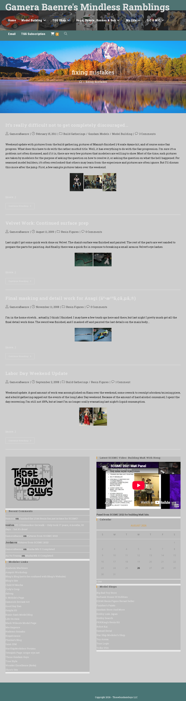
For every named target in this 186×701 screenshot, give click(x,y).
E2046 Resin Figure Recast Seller (115, 601)
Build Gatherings (74, 134)
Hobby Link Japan (107, 614)
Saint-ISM (11, 644)
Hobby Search (104, 618)
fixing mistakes (96, 81)
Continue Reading (22, 206)
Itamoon (10, 518)
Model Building (122, 134)
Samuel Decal (104, 630)
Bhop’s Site (11, 580)
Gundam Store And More (110, 609)
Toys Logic (102, 643)
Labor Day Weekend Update (36, 373)
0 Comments (94, 232)
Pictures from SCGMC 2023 (42, 536)
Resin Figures (70, 232)
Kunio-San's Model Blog (19, 614)
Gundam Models (98, 134)
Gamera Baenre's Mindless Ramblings (87, 7)
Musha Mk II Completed (41, 549)
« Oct (99, 581)
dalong (9, 593)
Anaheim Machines (16, 568)
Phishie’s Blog (13, 640)
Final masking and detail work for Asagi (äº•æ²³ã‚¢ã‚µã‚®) (70, 298)
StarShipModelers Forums (20, 648)
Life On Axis (12, 618)
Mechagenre (12, 627)
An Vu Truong (13, 555)
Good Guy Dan (13, 606)
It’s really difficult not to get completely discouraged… (66, 125)
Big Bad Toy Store (106, 592)
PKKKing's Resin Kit (108, 622)
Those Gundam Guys (17, 657)
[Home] (80, 81)
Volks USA (102, 647)
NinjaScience (13, 635)
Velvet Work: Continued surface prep (47, 223)
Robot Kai (102, 626)
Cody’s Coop (12, 589)
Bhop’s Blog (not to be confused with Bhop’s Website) (35, 576)
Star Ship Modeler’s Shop (110, 635)
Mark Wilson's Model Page (20, 623)
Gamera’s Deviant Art (17, 601)
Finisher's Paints (105, 605)
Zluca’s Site (11, 669)
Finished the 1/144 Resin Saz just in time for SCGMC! (48, 518)
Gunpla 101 (11, 610)
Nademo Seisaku (15, 631)
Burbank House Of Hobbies (112, 597)
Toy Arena (102, 639)
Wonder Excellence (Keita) (20, 665)
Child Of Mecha (14, 585)
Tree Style (11, 661)
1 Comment (123, 382)
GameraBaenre (19, 134)
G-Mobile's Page (14, 597)
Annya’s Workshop (16, 572)
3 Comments (147, 134)
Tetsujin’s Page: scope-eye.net (22, 652)
